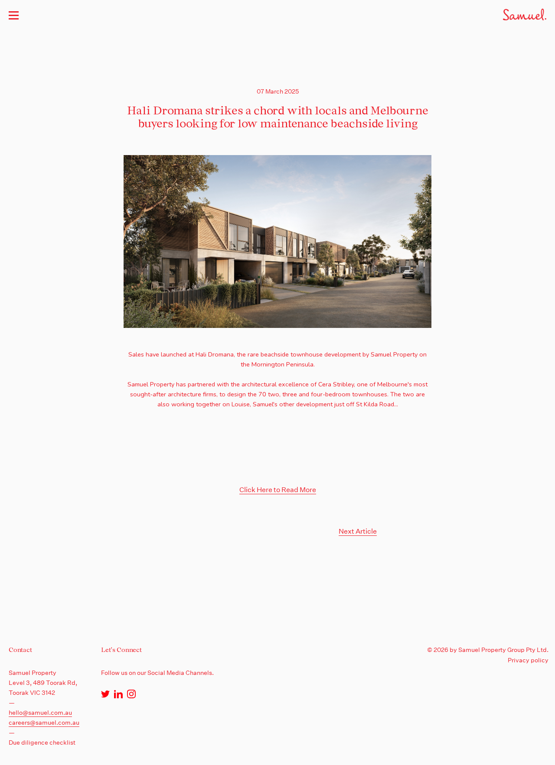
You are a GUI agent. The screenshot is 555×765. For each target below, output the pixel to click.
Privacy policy (528, 660)
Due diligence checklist (42, 742)
